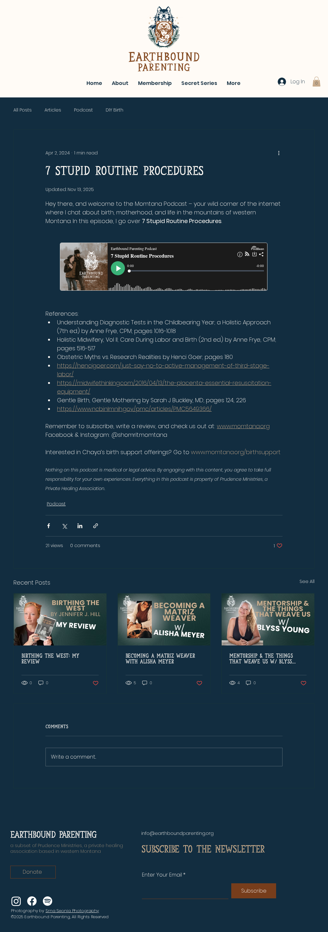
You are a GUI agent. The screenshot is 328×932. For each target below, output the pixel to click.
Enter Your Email (162, 875)
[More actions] (279, 153)
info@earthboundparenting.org (177, 833)
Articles (53, 110)
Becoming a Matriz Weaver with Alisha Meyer (160, 659)
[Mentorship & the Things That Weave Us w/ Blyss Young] (268, 619)
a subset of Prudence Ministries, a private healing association (66, 848)
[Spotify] (47, 901)
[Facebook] (32, 901)
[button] (316, 82)
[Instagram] (16, 901)
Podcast (83, 110)
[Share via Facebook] (48, 526)
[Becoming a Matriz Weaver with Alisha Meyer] (164, 619)
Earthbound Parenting (53, 835)
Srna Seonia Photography (72, 911)
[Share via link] (96, 526)
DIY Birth (114, 110)
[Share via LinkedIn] (80, 526)
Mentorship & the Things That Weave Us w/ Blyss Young (261, 659)
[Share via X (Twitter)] (64, 526)
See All (307, 581)
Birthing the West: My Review (50, 659)
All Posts (22, 110)
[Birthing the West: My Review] (60, 619)
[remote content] (164, 267)
